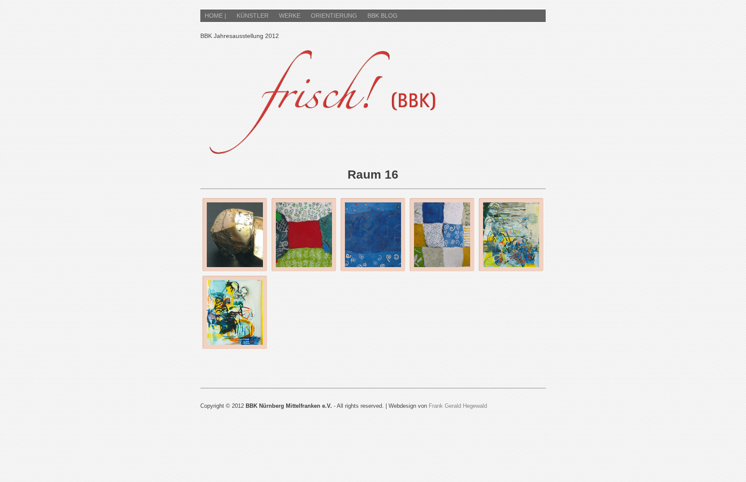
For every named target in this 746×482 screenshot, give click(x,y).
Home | (215, 15)
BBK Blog (382, 15)
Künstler (253, 15)
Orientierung (334, 15)
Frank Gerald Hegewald (458, 406)
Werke (289, 15)
